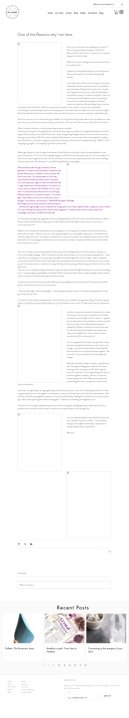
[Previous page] (48, 665)
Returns (24, 684)
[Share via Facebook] (19, 544)
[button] (116, 12)
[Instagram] (121, 12)
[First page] (43, 665)
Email (66, 692)
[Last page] (85, 665)
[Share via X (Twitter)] (25, 544)
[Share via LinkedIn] (31, 544)
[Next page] (80, 665)
